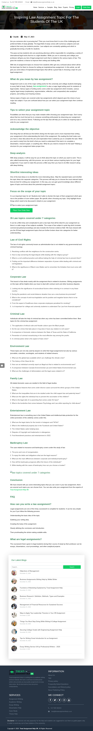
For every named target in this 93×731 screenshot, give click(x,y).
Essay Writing (14, 705)
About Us (51, 675)
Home (35, 7)
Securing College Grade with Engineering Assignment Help (41, 630)
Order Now (86, 7)
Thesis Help (13, 714)
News (60, 7)
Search (72, 567)
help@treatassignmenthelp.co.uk (43, 2)
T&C (49, 678)
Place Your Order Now (21, 210)
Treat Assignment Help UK (19, 490)
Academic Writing (15, 702)
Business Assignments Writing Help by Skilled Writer (38, 579)
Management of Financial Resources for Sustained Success (41, 605)
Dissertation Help (15, 708)
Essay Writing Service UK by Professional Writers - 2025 (40, 647)
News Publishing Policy (56, 690)
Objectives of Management (29, 571)
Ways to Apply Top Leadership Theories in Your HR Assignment (42, 613)
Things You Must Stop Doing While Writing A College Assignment (43, 621)
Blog (55, 7)
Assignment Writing (16, 699)
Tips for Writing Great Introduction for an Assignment (39, 638)
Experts (65, 7)
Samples (50, 7)
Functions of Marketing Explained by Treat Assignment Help (41, 588)
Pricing (71, 7)
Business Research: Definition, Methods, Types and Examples (42, 596)
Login (78, 7)
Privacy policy (53, 681)
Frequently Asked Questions (58, 684)
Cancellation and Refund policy (59, 687)
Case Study (13, 711)
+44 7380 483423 (17, 2)
